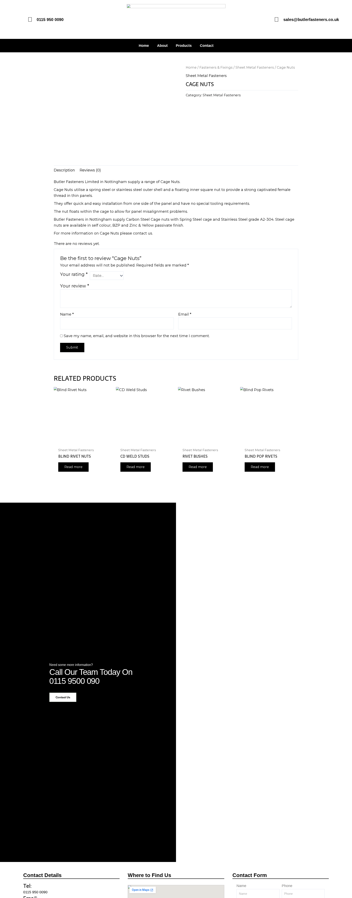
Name (67, 314)
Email (184, 314)
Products (184, 46)
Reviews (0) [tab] (90, 170)
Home (144, 46)
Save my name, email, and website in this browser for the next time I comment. (137, 336)
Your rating (74, 274)
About (162, 46)
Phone (287, 886)
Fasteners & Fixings (216, 67)
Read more (73, 467)
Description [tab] (64, 170)
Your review (74, 285)
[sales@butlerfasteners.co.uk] (277, 19)
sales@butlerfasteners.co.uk (311, 19)
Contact (206, 46)
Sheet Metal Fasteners (254, 67)
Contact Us (63, 697)
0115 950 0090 (35, 892)
